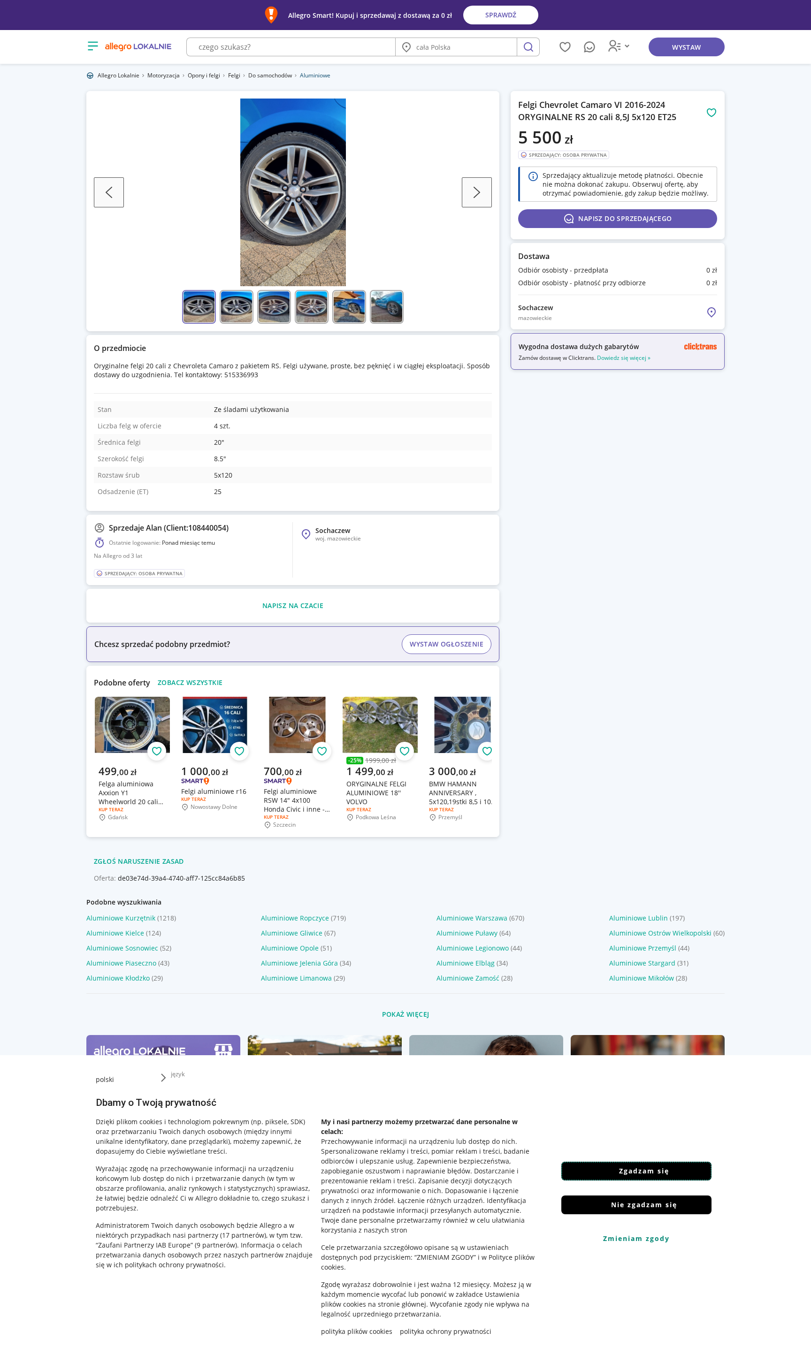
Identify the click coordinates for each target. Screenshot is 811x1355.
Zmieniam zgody (636, 1238)
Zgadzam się (644, 1170)
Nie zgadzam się (644, 1204)
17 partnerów (243, 1235)
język (178, 1074)
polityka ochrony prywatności (445, 1331)
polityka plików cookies (356, 1331)
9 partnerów (216, 1245)
